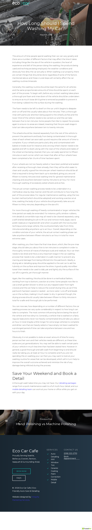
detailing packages (67, 383)
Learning (46, 17)
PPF (53, 459)
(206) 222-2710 (70, 453)
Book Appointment (70, 457)
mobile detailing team (22, 389)
